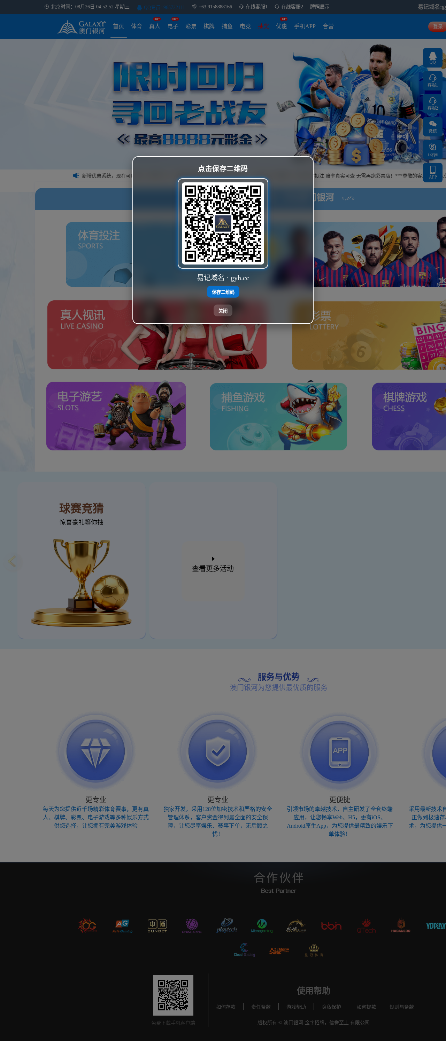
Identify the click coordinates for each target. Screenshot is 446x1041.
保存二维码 (223, 291)
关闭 (223, 310)
